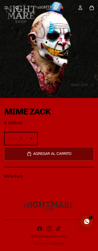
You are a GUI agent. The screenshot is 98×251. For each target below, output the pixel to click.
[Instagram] (49, 228)
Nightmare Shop (55, 236)
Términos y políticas (49, 243)
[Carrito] (91, 8)
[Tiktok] (58, 228)
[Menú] (6, 8)
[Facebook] (40, 228)
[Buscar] (17, 8)
